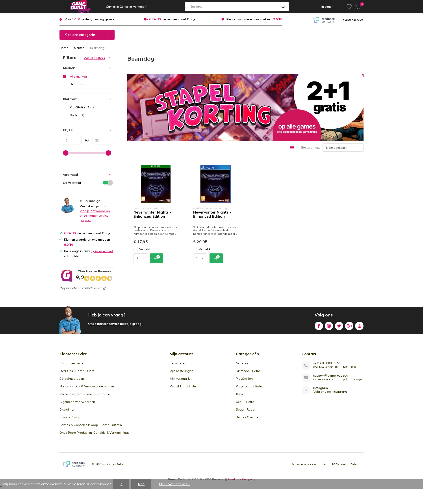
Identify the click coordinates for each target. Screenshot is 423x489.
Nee (141, 484)
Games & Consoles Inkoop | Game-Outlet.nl (90, 425)
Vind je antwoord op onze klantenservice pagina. (95, 215)
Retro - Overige (247, 417)
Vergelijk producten (184, 386)
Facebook (319, 326)
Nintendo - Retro (248, 371)
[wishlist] (349, 6)
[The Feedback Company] (324, 20)
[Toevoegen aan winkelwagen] (156, 258)
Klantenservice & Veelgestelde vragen (86, 386)
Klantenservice (353, 20)
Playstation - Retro (249, 386)
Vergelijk (145, 249)
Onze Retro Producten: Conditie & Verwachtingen (95, 433)
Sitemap (357, 464)
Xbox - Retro (245, 402)
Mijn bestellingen (181, 371)
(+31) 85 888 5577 (326, 363)
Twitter (339, 326)
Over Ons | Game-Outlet (76, 371)
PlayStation (244, 379)
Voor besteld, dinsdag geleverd (91, 19)
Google (349, 326)
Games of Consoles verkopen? (127, 6)
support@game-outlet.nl (330, 375)
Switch (77, 115)
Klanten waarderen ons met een (254, 19)
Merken (79, 48)
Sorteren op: (310, 147)
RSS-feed (339, 464)
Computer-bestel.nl (73, 363)
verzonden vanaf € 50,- (172, 19)
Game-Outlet (115, 464)
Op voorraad (72, 183)
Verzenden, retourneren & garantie (84, 394)
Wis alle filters (94, 58)
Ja (120, 484)
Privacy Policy (69, 417)
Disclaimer (66, 409)
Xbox (239, 394)
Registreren (178, 363)
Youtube (359, 326)
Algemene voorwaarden (77, 402)
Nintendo (242, 363)
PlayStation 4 (82, 107)
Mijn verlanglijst (180, 379)
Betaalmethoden (71, 379)
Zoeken (283, 6)
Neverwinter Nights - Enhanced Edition (152, 214)
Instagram (329, 326)
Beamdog (77, 84)
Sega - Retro (245, 409)
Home (63, 48)
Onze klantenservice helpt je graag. (115, 324)
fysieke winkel (102, 251)
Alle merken (78, 76)
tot (85, 140)
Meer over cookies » (174, 484)
